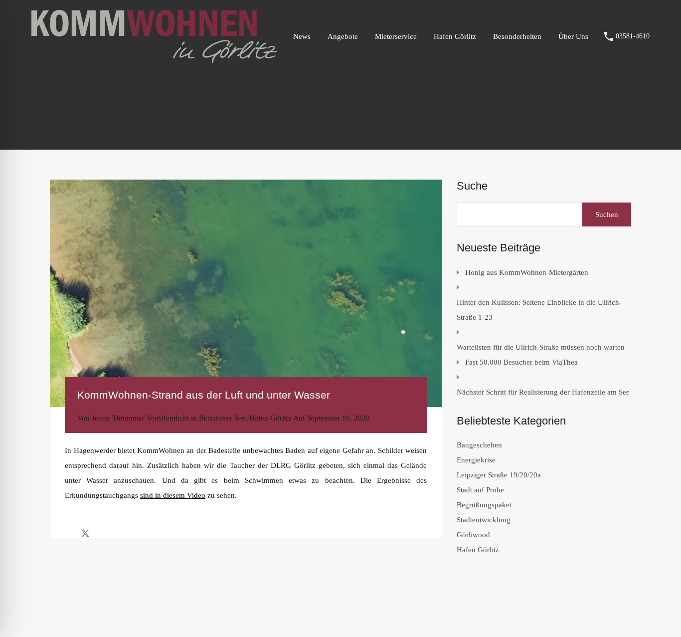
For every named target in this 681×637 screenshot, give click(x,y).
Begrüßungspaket (484, 505)
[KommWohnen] (154, 58)
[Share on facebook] (67, 533)
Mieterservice (396, 36)
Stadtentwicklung (484, 520)
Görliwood (473, 535)
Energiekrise (476, 460)
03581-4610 (633, 36)
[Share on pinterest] (120, 533)
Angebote (343, 36)
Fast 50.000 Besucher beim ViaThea (521, 362)
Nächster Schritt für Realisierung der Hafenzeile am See (543, 392)
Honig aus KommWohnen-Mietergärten (526, 272)
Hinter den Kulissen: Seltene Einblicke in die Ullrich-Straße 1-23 (539, 309)
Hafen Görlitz (455, 36)
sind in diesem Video (172, 495)
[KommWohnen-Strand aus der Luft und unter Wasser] (246, 293)
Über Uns (573, 36)
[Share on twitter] (85, 533)
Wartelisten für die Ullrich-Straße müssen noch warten (541, 347)
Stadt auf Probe (480, 490)
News (302, 36)
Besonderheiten (517, 36)
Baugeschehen (479, 445)
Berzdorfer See (222, 418)
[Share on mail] (103, 533)
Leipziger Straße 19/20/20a (499, 475)
